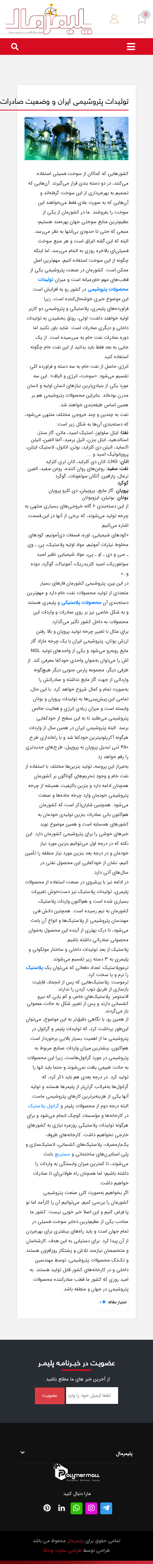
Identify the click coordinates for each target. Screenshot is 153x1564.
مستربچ (62, 1154)
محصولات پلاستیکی (81, 602)
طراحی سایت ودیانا (62, 1550)
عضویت (49, 1395)
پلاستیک (34, 968)
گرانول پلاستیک (43, 1106)
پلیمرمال (75, 1541)
